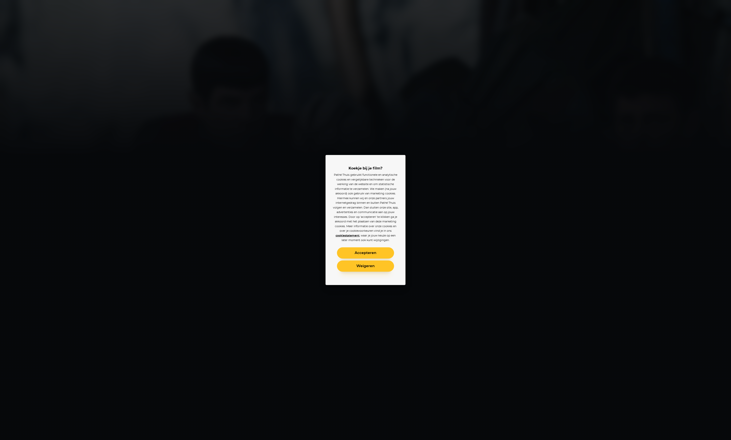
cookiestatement (347, 235)
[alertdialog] (365, 220)
